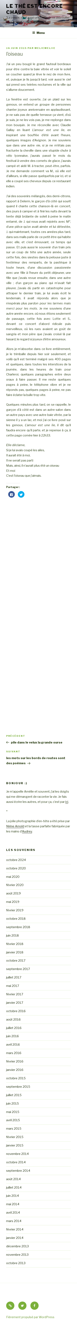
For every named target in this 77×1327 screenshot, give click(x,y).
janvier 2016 (14, 1070)
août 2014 (13, 1179)
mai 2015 (12, 1112)
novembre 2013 (17, 1255)
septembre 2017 (18, 969)
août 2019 (13, 893)
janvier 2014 (14, 1238)
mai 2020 (13, 877)
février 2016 (14, 1061)
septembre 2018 (18, 927)
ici (66, 802)
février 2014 (14, 1229)
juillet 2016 (14, 1028)
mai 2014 (12, 1204)
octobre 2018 (16, 919)
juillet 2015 (14, 1095)
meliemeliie (44, 48)
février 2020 (15, 885)
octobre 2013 (15, 1263)
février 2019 (14, 910)
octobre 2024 (16, 860)
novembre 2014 (17, 1154)
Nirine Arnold (15, 826)
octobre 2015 (16, 1078)
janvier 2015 (14, 1145)
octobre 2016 (16, 1011)
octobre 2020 (16, 868)
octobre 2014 (16, 1162)
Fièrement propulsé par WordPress (30, 1317)
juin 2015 (12, 1103)
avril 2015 (13, 1120)
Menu (41, 33)
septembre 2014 (18, 1171)
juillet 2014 (14, 1187)
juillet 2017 (13, 977)
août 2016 (13, 1019)
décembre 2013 (17, 1246)
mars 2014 (13, 1221)
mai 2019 (12, 902)
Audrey (27, 831)
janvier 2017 (14, 1003)
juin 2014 (12, 1196)
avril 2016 (13, 1044)
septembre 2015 (18, 1087)
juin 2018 (12, 935)
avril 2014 (13, 1212)
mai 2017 (12, 986)
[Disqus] (38, 552)
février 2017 (14, 994)
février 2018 (14, 944)
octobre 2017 (15, 960)
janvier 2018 (14, 952)
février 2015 (14, 1137)
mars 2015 (13, 1128)
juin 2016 (12, 1036)
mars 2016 (13, 1053)
